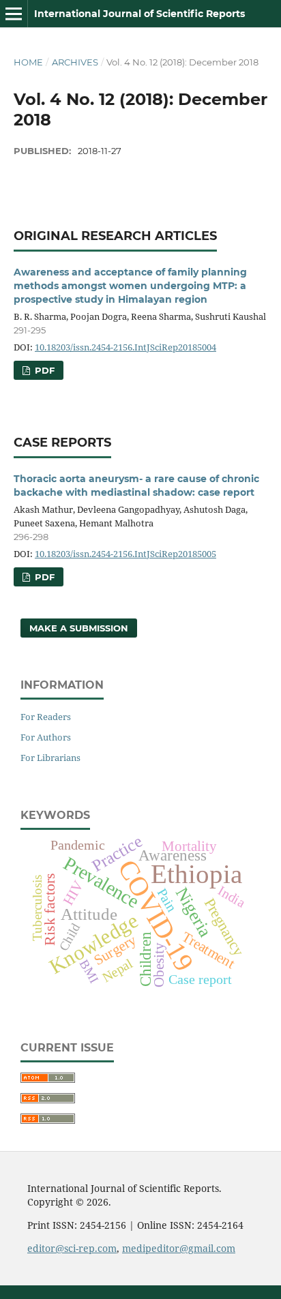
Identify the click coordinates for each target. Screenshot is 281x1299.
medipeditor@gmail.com (178, 1248)
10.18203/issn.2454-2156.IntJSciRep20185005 (125, 554)
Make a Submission (78, 628)
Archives (75, 62)
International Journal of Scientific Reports (139, 14)
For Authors (45, 737)
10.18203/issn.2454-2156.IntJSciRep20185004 (125, 347)
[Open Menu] (13, 13)
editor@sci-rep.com (72, 1248)
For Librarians (50, 757)
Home (28, 62)
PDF (43, 370)
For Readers (45, 717)
